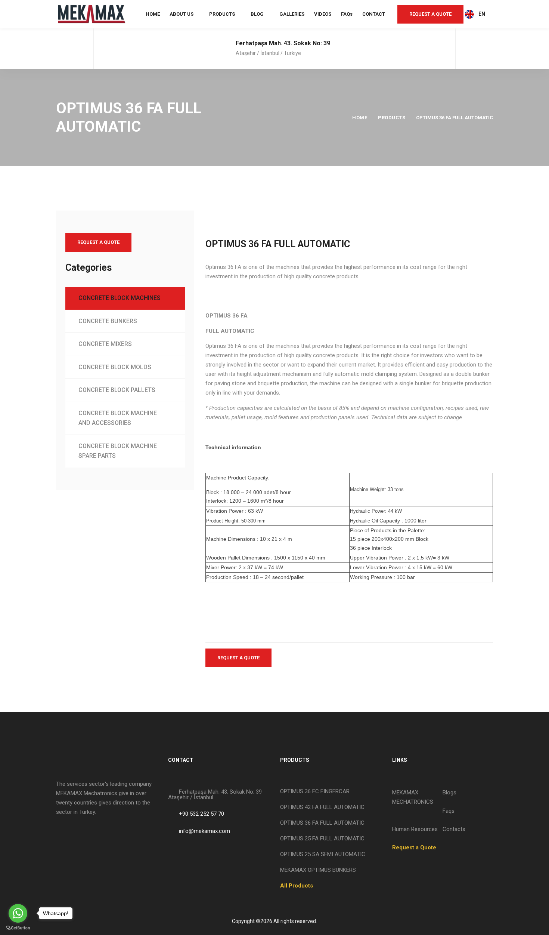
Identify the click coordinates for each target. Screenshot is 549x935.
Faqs (449, 810)
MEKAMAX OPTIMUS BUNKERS (318, 870)
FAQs (347, 14)
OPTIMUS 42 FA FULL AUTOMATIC (322, 807)
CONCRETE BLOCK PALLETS (116, 389)
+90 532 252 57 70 (201, 813)
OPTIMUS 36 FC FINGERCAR (315, 791)
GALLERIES (291, 14)
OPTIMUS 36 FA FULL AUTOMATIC (322, 822)
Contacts (454, 829)
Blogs (449, 792)
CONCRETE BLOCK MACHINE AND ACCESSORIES (117, 418)
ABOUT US (181, 14)
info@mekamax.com (204, 831)
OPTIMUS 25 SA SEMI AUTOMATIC (322, 854)
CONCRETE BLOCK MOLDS (114, 367)
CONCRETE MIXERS (105, 343)
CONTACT (373, 14)
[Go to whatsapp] (18, 913)
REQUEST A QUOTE (430, 14)
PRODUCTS (222, 14)
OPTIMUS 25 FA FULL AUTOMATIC (322, 838)
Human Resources (415, 829)
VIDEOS (322, 14)
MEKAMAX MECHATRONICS (412, 797)
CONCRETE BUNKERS (107, 321)
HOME (153, 14)
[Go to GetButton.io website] (18, 927)
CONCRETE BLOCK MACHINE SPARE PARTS (117, 451)
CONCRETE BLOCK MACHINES (119, 297)
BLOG (257, 14)
